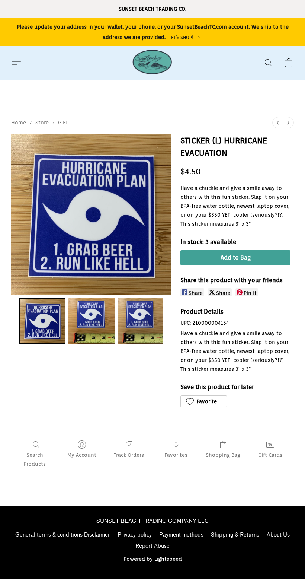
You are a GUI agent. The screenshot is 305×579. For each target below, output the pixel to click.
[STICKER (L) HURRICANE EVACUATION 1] (91, 321)
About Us (278, 535)
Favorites (175, 455)
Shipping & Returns (235, 535)
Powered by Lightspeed (152, 559)
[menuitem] (278, 122)
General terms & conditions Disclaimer (62, 535)
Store (42, 122)
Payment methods (181, 535)
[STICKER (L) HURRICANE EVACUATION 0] (42, 321)
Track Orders (129, 455)
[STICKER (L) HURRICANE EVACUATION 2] (141, 321)
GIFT (63, 122)
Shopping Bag (223, 455)
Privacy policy (135, 535)
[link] (186, 37)
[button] (152, 63)
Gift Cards (270, 455)
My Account (81, 455)
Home (18, 122)
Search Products (34, 459)
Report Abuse (152, 546)
